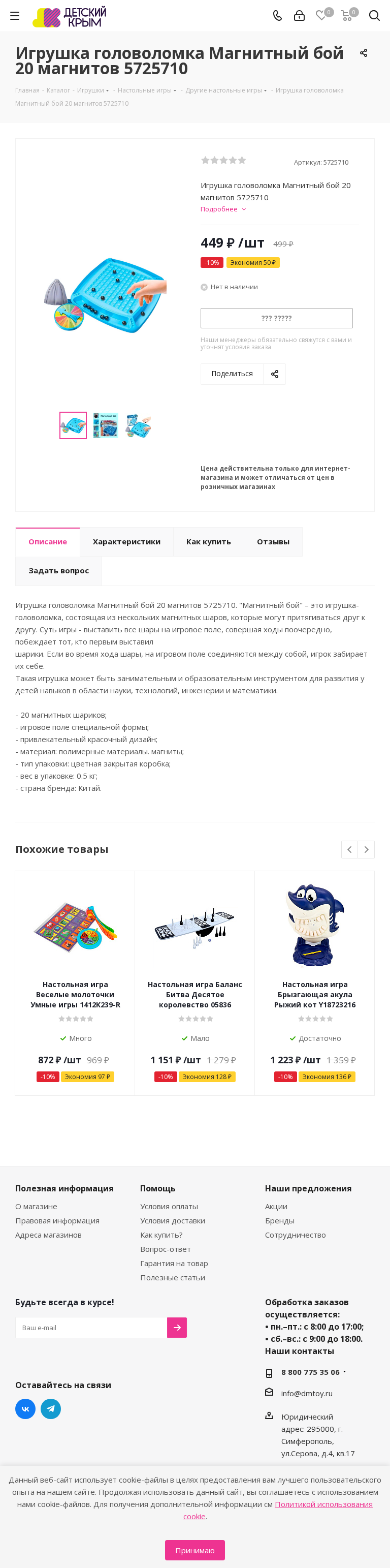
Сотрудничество (295, 1234)
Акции (276, 1206)
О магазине (36, 1206)
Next (366, 850)
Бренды (280, 1220)
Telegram (51, 1409)
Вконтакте (25, 1409)
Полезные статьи (172, 1277)
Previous (350, 850)
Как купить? (161, 1234)
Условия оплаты (169, 1206)
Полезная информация (64, 1188)
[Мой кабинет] (299, 16)
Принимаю (195, 1550)
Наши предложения (308, 1188)
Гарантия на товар (174, 1263)
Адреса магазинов (48, 1234)
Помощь (158, 1188)
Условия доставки (172, 1220)
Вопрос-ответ (165, 1249)
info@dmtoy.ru (307, 1393)
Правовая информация (57, 1220)
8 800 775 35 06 (310, 1372)
